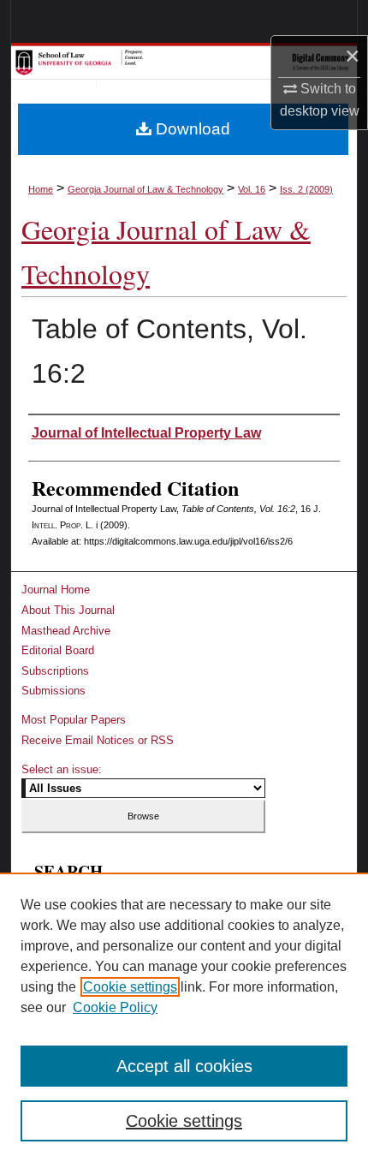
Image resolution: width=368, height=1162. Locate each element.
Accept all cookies (184, 1066)
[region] (184, 1017)
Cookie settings (130, 987)
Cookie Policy (115, 1007)
